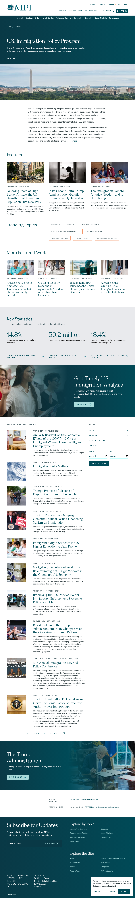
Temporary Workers (59, 238)
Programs (105, 867)
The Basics (82, 11)
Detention (55, 224)
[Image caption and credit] (131, 96)
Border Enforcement (93, 231)
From (91, 451)
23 (50, 733)
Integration (79, 18)
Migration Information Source (102, 4)
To (111, 451)
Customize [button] (96, 891)
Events (101, 11)
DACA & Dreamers (83, 238)
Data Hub (62, 11)
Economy (71, 224)
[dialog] (112, 886)
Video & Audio (75, 871)
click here (72, 141)
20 (37, 733)
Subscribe (50, 843)
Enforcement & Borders (44, 18)
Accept (124, 891)
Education (89, 18)
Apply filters (99, 464)
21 (42, 733)
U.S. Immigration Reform (107, 238)
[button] (108, 430)
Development (114, 18)
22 (45, 733)
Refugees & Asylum (64, 18)
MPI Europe (122, 4)
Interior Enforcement (91, 224)
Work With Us (75, 863)
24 (54, 733)
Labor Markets (101, 18)
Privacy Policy (11, 894)
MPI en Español (107, 871)
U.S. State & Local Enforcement (64, 231)
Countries (93, 11)
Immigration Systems (24, 18)
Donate (120, 11)
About (72, 858)
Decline (112, 891)
